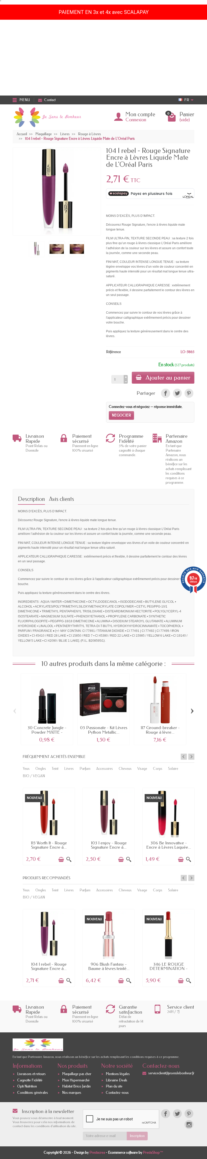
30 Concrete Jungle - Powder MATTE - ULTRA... (47, 732)
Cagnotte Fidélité (29, 1080)
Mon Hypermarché (76, 1080)
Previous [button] (184, 757)
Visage (142, 769)
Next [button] (191, 757)
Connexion (135, 120)
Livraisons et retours (31, 1074)
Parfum (85, 769)
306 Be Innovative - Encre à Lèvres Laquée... (168, 845)
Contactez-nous (117, 1093)
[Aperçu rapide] (69, 859)
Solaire (173, 769)
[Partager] (165, 393)
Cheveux (125, 769)
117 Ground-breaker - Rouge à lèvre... (160, 729)
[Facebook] (165, 1113)
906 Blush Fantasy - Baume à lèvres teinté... (109, 966)
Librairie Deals (116, 1080)
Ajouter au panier (168, 377)
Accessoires (104, 769)
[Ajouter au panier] (61, 859)
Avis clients (61, 499)
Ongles (40, 769)
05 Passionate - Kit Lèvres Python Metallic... (103, 729)
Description (31, 499)
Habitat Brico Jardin (76, 1086)
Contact (50, 100)
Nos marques (71, 1093)
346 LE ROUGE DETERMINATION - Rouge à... (168, 969)
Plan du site (114, 1086)
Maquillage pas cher (76, 1074)
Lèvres (69, 769)
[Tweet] (177, 393)
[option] (49, 826)
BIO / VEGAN (34, 776)
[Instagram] (189, 1124)
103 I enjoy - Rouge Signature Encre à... (109, 845)
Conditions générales (32, 1093)
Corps (157, 769)
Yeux (26, 769)
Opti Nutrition (27, 1086)
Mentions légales (118, 1074)
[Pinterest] (189, 393)
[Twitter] (177, 1113)
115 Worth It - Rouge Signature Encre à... (49, 845)
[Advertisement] (103, 57)
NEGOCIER (121, 415)
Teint (55, 769)
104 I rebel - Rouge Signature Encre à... (49, 966)
